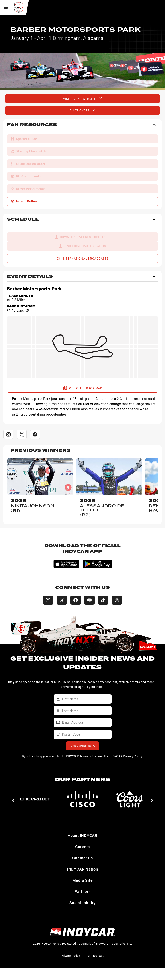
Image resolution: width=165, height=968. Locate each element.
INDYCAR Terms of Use (82, 756)
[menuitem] (82, 138)
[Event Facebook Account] (35, 434)
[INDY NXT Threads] (117, 600)
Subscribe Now (82, 746)
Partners (83, 891)
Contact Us (82, 857)
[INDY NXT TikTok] (103, 600)
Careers (82, 846)
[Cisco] (82, 799)
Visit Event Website (79, 99)
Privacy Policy (70, 956)
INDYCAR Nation (82, 869)
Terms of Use (95, 956)
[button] (82, 126)
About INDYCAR (82, 835)
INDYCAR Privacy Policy (125, 756)
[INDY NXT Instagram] (48, 600)
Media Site (82, 880)
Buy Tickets (79, 110)
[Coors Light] (130, 799)
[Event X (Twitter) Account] (22, 434)
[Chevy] (35, 799)
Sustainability (82, 902)
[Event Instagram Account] (8, 434)
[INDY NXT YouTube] (89, 600)
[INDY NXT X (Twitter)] (62, 600)
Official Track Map (85, 388)
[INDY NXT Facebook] (75, 600)
